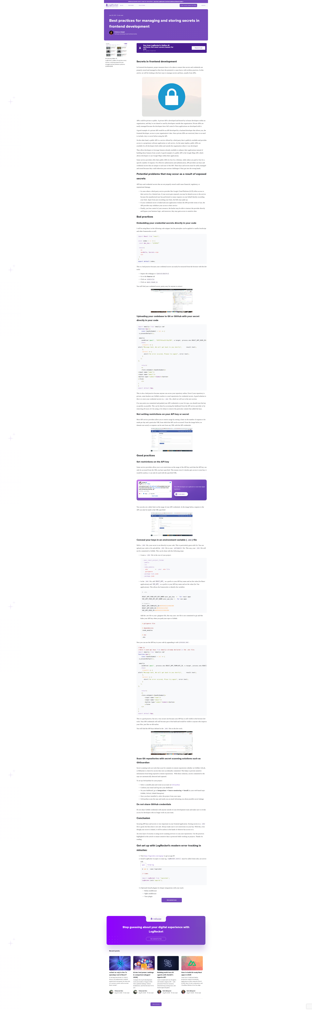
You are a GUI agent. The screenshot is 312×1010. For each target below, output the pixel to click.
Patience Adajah (120, 32)
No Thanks (15, 1005)
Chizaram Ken (119, 991)
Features (131, 5)
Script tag (150, 865)
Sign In (203, 5)
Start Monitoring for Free (188, 5)
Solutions (142, 5)
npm (143, 865)
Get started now (171, 900)
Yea (6, 1005)
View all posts (156, 1004)
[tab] (143, 865)
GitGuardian (176, 785)
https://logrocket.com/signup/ (154, 856)
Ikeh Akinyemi (167, 991)
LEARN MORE (109, 66)
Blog (121, 5)
